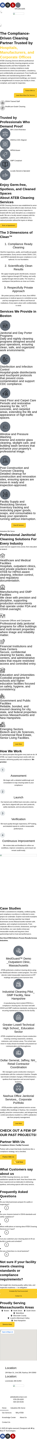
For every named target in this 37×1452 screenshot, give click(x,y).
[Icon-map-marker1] (18, 5)
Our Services (7, 1413)
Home (4, 1408)
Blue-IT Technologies (8, 1431)
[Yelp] (12, 5)
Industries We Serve (18, 1408)
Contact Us (6, 1422)
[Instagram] (7, 5)
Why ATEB (20, 1413)
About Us (23, 1417)
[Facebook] (2, 5)
